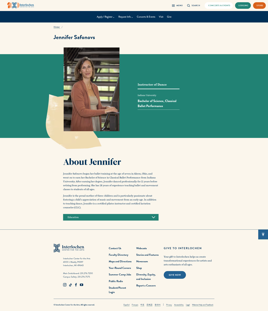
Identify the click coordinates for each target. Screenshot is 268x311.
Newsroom (142, 261)
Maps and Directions (120, 261)
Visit (161, 17)
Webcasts (141, 248)
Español (127, 304)
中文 (142, 304)
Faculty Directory (118, 255)
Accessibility (179, 304)
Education (73, 217)
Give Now (175, 275)
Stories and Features (147, 255)
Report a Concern (146, 285)
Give (169, 17)
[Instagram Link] (64, 285)
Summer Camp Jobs (120, 274)
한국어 (158, 304)
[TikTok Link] (70, 285)
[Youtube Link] (81, 285)
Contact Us (115, 248)
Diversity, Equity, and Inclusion (146, 276)
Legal (188, 304)
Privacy (169, 304)
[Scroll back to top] (263, 234)
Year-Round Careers (120, 268)
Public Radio (116, 281)
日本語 (149, 304)
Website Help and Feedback (202, 304)
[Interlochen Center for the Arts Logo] (20, 5)
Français (135, 304)
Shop (139, 268)
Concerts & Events (146, 17)
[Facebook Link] (76, 285)
